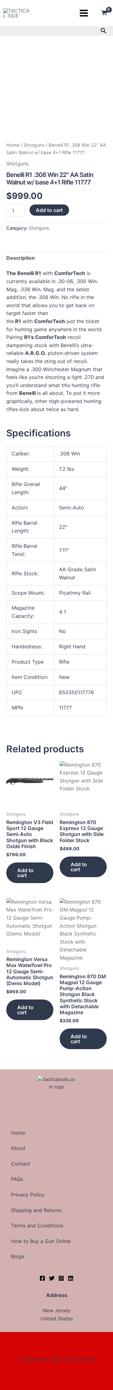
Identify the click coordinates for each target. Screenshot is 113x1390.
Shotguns (34, 145)
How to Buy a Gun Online (41, 1241)
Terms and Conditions (37, 1225)
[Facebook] (42, 1278)
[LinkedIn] (70, 1278)
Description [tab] (20, 258)
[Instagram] (61, 1278)
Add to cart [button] (25, 872)
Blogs (17, 1256)
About (18, 1148)
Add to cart (49, 210)
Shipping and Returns (36, 1210)
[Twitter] (52, 1278)
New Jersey (57, 1310)
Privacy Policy (28, 1194)
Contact (20, 1164)
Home (12, 145)
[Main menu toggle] (84, 13)
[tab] (56, 433)
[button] (103, 31)
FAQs (17, 1179)
